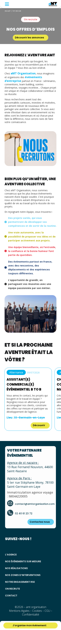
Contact (11, 595)
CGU (47, 611)
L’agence (11, 554)
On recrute (12, 588)
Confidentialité (30, 614)
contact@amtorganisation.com (35, 504)
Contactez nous (40, 522)
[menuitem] (6, 4)
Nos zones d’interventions (22, 575)
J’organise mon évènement (29, 625)
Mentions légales (19, 611)
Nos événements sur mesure (23, 561)
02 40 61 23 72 (23, 513)
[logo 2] (53, 4)
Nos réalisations (16, 568)
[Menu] (6, 4)
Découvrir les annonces (29, 37)
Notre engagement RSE (20, 582)
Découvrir (39, 425)
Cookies (37, 611)
